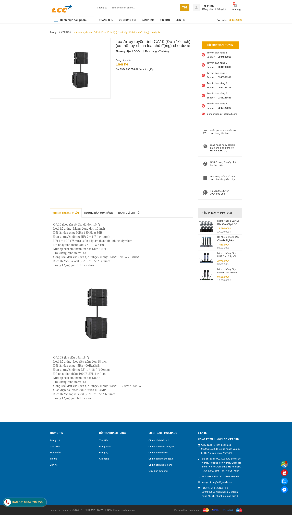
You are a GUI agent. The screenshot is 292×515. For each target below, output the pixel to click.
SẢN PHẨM (148, 20)
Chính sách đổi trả (158, 452)
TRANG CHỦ (106, 20)
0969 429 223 (215, 476)
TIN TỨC (165, 20)
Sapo (132, 510)
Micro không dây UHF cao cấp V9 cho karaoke (226, 255)
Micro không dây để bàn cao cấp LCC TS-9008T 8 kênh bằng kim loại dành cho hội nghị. (228, 222)
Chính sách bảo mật (159, 440)
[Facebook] (284, 489)
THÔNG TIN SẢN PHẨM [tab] (66, 213)
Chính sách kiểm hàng (161, 464)
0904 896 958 (127, 69)
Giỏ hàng (104, 458)
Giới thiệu (55, 446)
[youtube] (284, 472)
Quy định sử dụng (158, 470)
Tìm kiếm (104, 440)
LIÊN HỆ (180, 20)
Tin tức (53, 458)
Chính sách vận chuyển (161, 446)
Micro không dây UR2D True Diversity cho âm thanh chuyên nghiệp (228, 271)
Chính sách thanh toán (161, 458)
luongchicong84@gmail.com (217, 482)
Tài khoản (208, 5)
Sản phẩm (55, 452)
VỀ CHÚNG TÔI (127, 20)
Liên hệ (54, 464)
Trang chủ (55, 32)
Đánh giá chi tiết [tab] (129, 212)
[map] (284, 464)
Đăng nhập (208, 9)
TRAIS (66, 32)
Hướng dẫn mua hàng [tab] (98, 212)
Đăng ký (221, 9)
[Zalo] (284, 481)
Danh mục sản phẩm (73, 20)
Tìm (184, 7)
